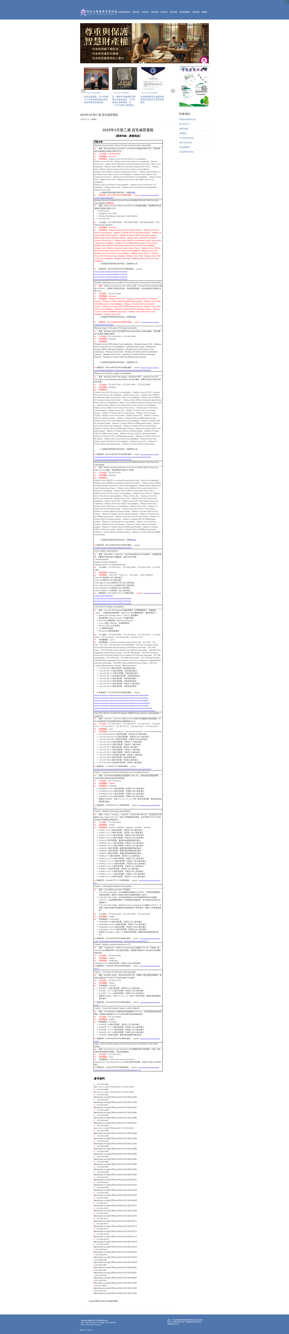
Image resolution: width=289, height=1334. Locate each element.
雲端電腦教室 (184, 12)
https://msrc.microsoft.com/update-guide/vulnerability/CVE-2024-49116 (110, 279)
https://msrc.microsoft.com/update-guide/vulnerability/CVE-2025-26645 (110, 271)
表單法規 (164, 12)
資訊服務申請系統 (186, 152)
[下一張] (173, 91)
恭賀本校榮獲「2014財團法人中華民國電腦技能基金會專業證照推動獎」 (96, 99)
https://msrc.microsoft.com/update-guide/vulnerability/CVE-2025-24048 (132, 370)
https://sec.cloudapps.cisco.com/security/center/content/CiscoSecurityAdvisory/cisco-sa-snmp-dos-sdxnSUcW (122, 769)
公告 (133, 192)
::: (208, 3)
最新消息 (136, 12)
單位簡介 (145, 12)
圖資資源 (154, 12)
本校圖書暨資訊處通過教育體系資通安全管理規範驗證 (152, 99)
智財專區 (196, 12)
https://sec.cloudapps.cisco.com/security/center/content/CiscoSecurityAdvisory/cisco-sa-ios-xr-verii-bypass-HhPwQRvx (124, 710)
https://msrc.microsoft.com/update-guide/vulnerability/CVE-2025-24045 (110, 274)
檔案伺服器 (183, 129)
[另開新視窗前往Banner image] (144, 43)
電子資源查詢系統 (186, 138)
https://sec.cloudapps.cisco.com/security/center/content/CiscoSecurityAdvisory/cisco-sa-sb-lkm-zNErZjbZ (121, 700)
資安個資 (173, 12)
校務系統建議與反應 (187, 119)
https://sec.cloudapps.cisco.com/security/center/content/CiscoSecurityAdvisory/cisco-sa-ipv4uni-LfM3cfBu (121, 705)
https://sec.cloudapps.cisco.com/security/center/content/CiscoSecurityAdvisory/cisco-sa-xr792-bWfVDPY (121, 697)
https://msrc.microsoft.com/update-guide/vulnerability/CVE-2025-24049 (112, 598)
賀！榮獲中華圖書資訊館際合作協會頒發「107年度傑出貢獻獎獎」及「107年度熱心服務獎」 (124, 100)
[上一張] (83, 91)
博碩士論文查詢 (185, 142)
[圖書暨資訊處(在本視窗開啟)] (98, 12)
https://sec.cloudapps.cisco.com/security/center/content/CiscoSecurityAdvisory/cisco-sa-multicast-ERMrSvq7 (122, 703)
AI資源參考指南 (124, 12)
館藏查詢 (182, 133)
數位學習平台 (184, 124)
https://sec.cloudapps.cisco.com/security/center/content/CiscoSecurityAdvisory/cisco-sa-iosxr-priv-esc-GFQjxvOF (123, 708)
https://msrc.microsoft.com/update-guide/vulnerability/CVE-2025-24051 (112, 547)
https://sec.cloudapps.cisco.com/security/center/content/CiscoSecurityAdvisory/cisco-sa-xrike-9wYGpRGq (121, 695)
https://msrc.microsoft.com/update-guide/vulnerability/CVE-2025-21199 (112, 601)
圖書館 (204, 12)
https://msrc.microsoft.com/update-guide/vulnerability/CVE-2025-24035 (110, 276)
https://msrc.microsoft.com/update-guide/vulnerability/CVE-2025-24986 (112, 603)
